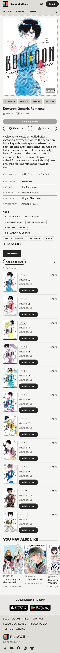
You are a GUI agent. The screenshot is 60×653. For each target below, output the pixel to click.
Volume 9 (24, 471)
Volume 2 (24, 303)
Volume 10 (25, 495)
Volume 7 (24, 423)
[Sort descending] (53, 261)
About (16, 619)
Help (27, 619)
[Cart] (41, 4)
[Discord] (12, 648)
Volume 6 (24, 399)
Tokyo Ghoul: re (34, 579)
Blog (6, 619)
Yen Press (27, 181)
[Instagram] (25, 648)
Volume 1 (24, 279)
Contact (37, 619)
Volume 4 (24, 351)
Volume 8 (24, 447)
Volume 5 (24, 375)
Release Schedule (14, 624)
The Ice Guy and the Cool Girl (12, 581)
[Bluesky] (32, 648)
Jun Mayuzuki (29, 187)
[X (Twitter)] (5, 648)
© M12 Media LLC (11, 642)
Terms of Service (14, 629)
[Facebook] (18, 648)
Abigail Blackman (31, 198)
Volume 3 (24, 327)
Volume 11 (25, 519)
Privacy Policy (38, 624)
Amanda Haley (30, 192)
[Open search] (55, 11)
